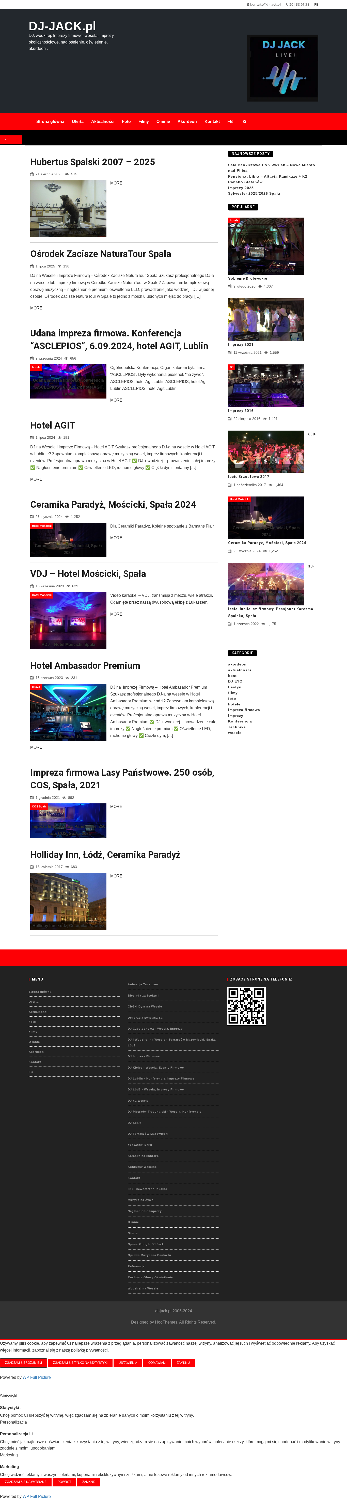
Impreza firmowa (244, 710)
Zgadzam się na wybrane (25, 1482)
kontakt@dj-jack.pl (265, 4)
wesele (235, 733)
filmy (233, 693)
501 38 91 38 (299, 4)
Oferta (34, 1001)
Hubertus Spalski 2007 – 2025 (92, 162)
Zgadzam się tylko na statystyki (80, 1363)
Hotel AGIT (52, 425)
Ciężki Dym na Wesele (145, 1006)
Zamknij (183, 1363)
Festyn (235, 687)
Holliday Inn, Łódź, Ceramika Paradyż (105, 854)
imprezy (235, 716)
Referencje (136, 1266)
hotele (234, 704)
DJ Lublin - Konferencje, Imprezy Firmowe (161, 1078)
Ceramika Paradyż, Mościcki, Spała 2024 (113, 504)
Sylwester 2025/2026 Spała (254, 193)
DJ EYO (235, 681)
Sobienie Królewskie (247, 278)
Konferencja (240, 721)
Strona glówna (40, 991)
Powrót (64, 1482)
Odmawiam (157, 1363)
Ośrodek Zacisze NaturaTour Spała (100, 254)
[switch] (21, 1407)
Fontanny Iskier (140, 1144)
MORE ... (118, 183)
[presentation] (5, 139)
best (232, 676)
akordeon (237, 664)
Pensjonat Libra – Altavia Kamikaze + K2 (267, 176)
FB (31, 1071)
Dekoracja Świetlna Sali (146, 1017)
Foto (32, 1021)
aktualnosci (239, 670)
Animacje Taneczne (143, 984)
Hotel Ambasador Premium (85, 665)
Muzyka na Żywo (141, 1199)
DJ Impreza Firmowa (144, 1056)
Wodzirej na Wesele (143, 1288)
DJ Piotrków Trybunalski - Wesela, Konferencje (164, 1111)
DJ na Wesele (138, 1100)
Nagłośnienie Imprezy (145, 1211)
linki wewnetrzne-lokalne (147, 1188)
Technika (237, 727)
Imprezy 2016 (241, 411)
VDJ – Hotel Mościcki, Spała (88, 574)
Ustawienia (128, 1363)
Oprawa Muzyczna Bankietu (149, 1255)
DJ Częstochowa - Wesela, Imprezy (155, 1028)
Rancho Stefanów (245, 182)
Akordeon (36, 1051)
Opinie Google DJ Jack (146, 1244)
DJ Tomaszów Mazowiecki (148, 1133)
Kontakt (35, 1061)
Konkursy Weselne (142, 1166)
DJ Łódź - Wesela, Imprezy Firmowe (156, 1089)
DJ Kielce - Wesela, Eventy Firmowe (156, 1067)
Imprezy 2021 (241, 345)
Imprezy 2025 (241, 188)
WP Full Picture (37, 1377)
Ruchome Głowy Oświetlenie (150, 1277)
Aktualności (38, 1011)
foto (232, 699)
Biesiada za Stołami (143, 995)
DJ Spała (134, 1122)
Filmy (33, 1031)
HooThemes (166, 1322)
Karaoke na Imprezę (143, 1155)
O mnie (34, 1041)
